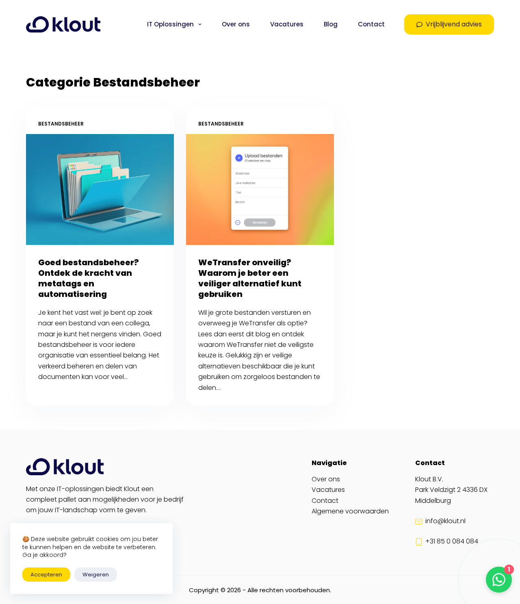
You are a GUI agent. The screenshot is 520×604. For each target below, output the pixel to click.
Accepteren (46, 574)
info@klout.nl (445, 521)
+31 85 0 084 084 (451, 541)
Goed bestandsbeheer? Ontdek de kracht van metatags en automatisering (88, 278)
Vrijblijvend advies (454, 24)
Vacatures (286, 24)
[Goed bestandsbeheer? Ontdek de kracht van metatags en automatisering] (100, 189)
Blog (331, 24)
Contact (371, 24)
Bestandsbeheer (61, 123)
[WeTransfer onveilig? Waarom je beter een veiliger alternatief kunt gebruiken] (260, 189)
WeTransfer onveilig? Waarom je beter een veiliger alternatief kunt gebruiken (249, 278)
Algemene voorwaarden (350, 511)
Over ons (236, 24)
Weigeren (95, 574)
